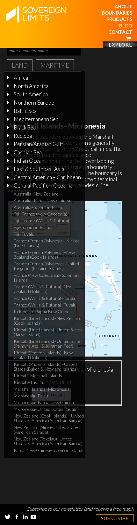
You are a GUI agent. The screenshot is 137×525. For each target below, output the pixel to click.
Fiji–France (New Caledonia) (40, 213)
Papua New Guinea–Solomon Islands (49, 450)
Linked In (25, 516)
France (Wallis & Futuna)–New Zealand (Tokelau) (43, 289)
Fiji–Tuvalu (24, 234)
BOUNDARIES (117, 13)
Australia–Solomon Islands (40, 207)
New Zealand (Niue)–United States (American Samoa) (46, 429)
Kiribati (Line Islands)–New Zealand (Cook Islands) (48, 320)
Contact (120, 32)
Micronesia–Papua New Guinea (44, 402)
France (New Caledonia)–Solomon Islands (46, 277)
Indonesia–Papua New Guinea (43, 311)
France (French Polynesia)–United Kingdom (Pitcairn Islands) (46, 266)
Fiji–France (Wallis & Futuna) (41, 220)
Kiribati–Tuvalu (28, 382)
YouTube (33, 516)
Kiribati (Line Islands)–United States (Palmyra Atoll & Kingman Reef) (48, 343)
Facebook (17, 516)
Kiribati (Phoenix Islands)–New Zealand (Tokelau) (43, 355)
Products (119, 19)
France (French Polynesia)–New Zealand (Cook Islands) (44, 254)
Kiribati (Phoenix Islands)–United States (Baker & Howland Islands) (46, 366)
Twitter (8, 516)
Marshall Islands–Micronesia (41, 389)
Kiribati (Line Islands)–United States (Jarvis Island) (48, 332)
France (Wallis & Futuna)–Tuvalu (45, 304)
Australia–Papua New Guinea (42, 200)
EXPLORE (120, 45)
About (123, 6)
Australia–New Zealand (36, 193)
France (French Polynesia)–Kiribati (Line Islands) (47, 243)
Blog (125, 25)
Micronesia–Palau (31, 395)
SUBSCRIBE (115, 518)
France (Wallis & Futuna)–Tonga (44, 298)
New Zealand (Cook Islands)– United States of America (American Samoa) (49, 418)
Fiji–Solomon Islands (34, 227)
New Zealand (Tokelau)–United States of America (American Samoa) (48, 441)
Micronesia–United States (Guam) (46, 409)
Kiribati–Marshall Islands (38, 375)
